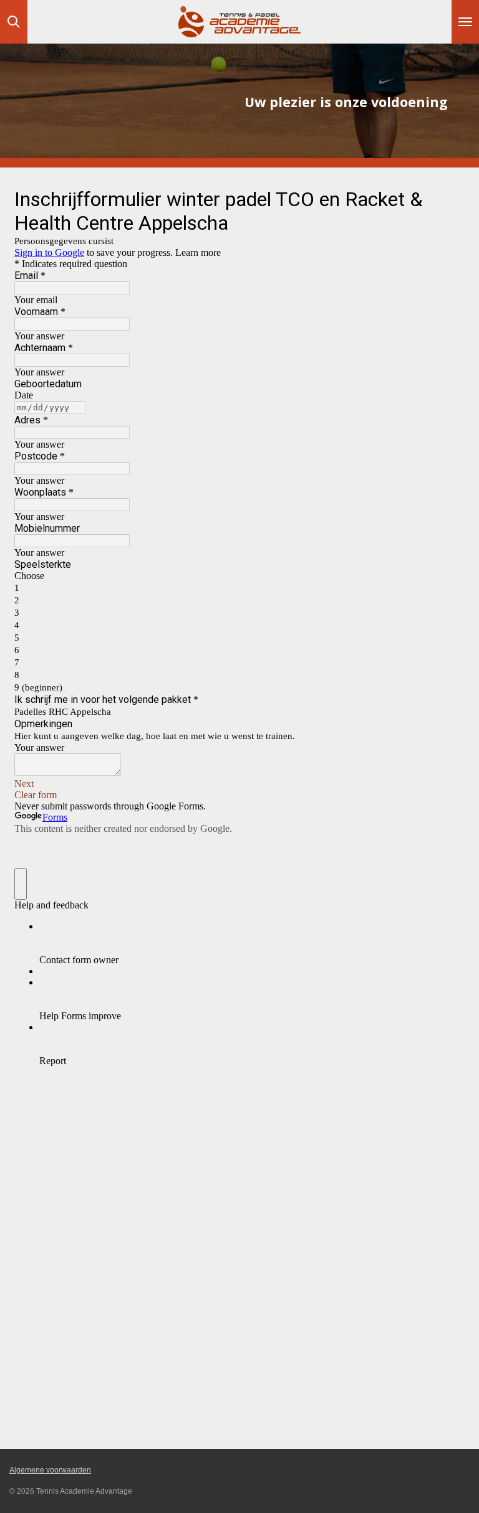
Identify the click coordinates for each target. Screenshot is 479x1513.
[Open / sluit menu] (465, 22)
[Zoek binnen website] (13, 22)
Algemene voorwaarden (50, 1470)
